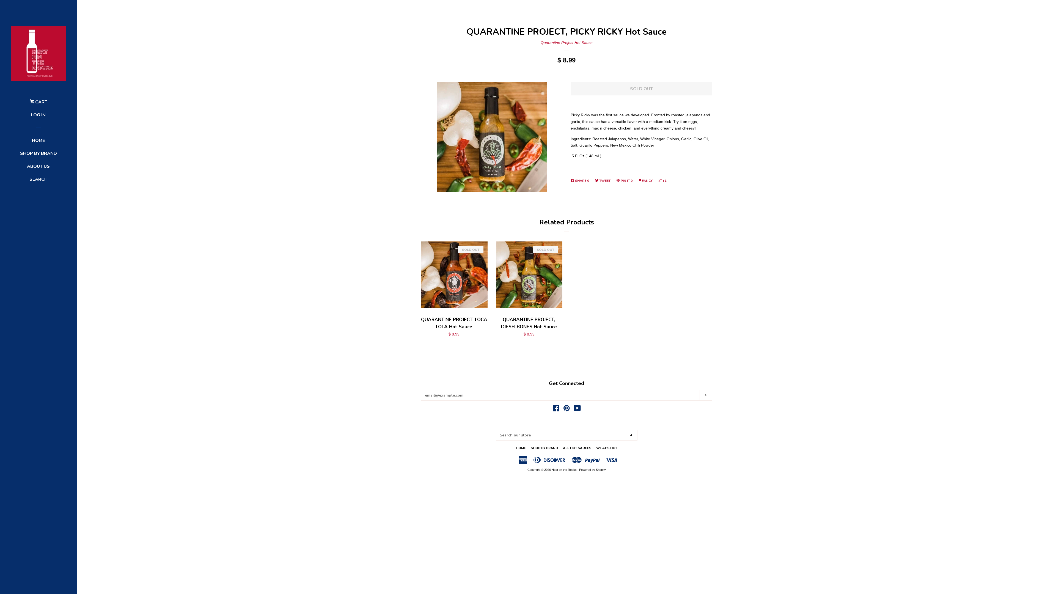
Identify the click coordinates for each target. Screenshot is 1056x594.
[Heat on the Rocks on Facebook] (555, 409)
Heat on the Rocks (564, 469)
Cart (40, 102)
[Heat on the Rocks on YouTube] (577, 409)
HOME (38, 141)
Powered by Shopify (592, 469)
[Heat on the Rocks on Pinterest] (566, 409)
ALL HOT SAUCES (577, 448)
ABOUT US (38, 166)
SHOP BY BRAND (38, 153)
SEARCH (38, 179)
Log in (38, 115)
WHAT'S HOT (606, 448)
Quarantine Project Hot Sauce (567, 42)
